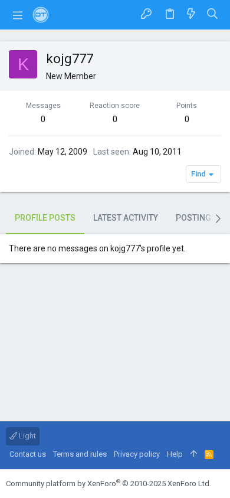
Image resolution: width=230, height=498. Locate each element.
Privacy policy (137, 454)
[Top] (193, 454)
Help (175, 454)
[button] (17, 14)
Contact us (27, 454)
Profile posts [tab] (45, 217)
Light (26, 435)
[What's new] (191, 14)
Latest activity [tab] (125, 217)
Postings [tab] (196, 217)
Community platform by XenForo (108, 483)
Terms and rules (80, 454)
